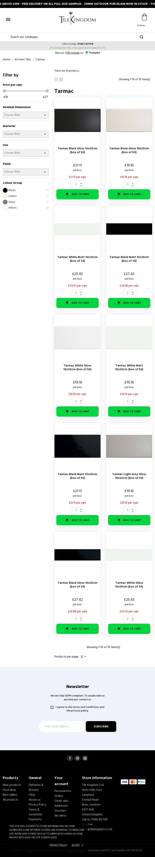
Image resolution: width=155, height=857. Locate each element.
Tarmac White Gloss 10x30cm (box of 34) (129, 584)
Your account (61, 781)
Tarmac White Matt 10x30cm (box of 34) (77, 259)
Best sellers (10, 794)
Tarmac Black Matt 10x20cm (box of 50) (77, 476)
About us (34, 799)
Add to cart (77, 194)
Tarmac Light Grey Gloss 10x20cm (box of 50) (129, 476)
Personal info (62, 791)
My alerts (60, 815)
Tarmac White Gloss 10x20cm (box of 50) (77, 367)
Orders (58, 796)
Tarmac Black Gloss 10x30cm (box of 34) (77, 584)
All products (10, 799)
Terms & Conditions (35, 812)
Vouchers (60, 810)
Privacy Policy (37, 804)
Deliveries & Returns (36, 787)
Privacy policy (58, 845)
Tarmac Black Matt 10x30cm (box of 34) (129, 259)
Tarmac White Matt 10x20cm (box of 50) (129, 367)
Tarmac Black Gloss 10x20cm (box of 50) (77, 150)
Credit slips (61, 801)
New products (12, 785)
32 (84, 657)
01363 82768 (85, 44)
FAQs (32, 794)
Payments (35, 819)
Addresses (61, 805)
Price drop (9, 790)
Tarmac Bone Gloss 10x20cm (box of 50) (129, 150)
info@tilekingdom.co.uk (97, 829)
